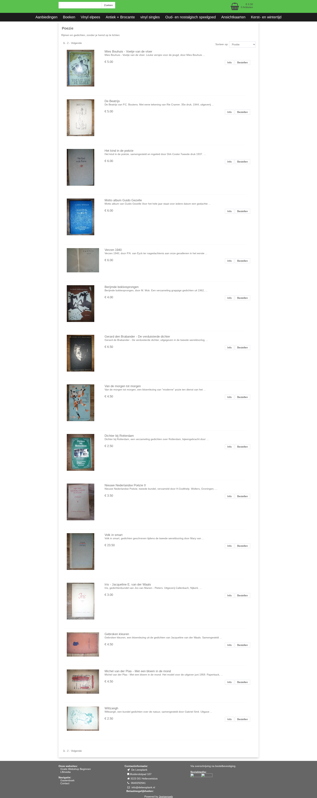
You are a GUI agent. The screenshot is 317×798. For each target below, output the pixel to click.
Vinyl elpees (90, 17)
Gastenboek (67, 780)
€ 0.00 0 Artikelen (247, 6)
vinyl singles (150, 17)
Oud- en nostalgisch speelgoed (190, 17)
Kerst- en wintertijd (266, 17)
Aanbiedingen (46, 17)
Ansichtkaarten (233, 17)
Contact (64, 783)
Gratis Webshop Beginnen (75, 769)
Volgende (76, 43)
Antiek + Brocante (120, 17)
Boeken (69, 17)
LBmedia (65, 771)
